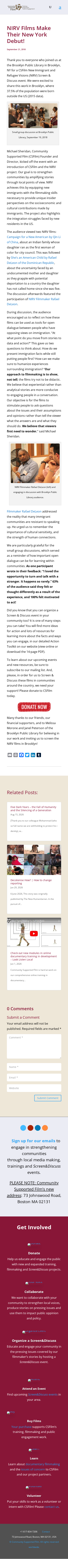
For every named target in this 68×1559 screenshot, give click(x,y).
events (43, 1394)
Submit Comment (47, 1098)
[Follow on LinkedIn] (38, 1128)
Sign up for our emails (33, 1140)
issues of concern (33, 1469)
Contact (46, 1531)
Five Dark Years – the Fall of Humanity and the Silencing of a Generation (33, 808)
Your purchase (21, 1427)
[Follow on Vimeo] (23, 1128)
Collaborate (34, 1292)
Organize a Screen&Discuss (34, 1340)
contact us (51, 1507)
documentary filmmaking (43, 1464)
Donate (34, 1253)
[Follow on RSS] (45, 1128)
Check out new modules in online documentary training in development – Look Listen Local (34, 956)
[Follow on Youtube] (30, 1128)
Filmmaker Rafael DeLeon (24, 511)
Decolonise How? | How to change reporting (31, 881)
